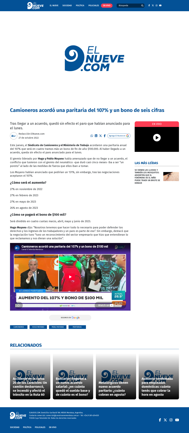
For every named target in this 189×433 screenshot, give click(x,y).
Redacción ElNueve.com (32, 133)
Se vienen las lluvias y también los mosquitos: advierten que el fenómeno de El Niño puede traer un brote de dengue (147, 176)
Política (80, 5)
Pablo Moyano (58, 327)
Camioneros (18, 327)
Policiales (93, 5)
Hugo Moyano (38, 327)
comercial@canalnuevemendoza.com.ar (62, 415)
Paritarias (77, 327)
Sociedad (67, 5)
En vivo (106, 5)
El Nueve (54, 5)
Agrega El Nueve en (117, 136)
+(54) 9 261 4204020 (91, 415)
